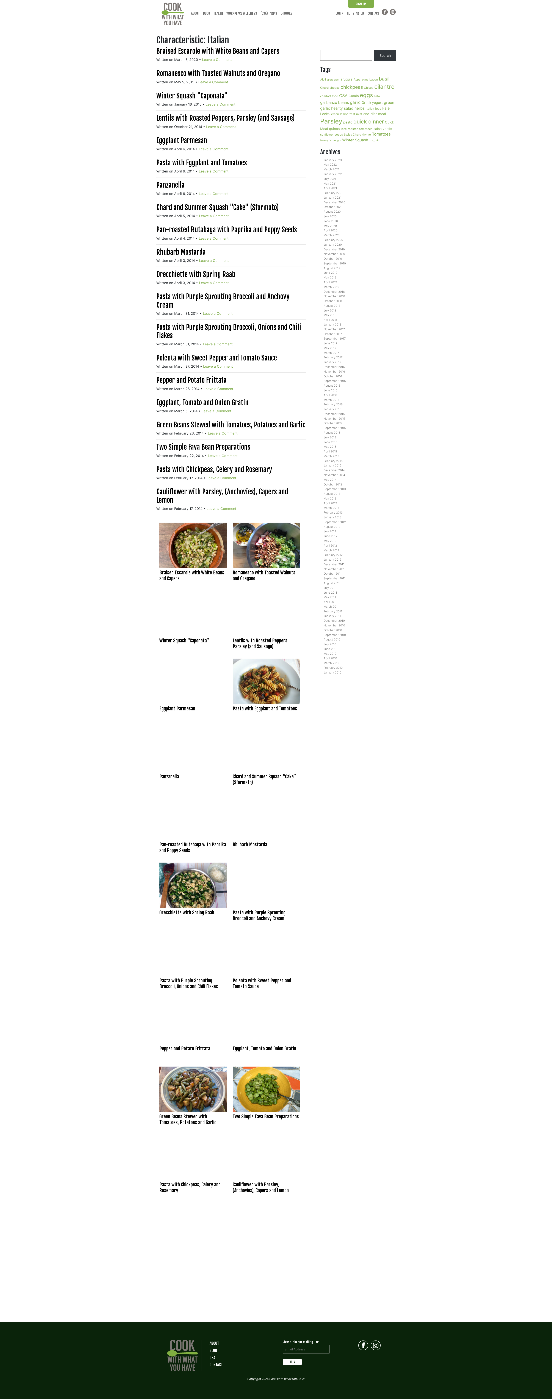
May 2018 (330, 315)
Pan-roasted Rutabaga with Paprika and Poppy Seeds (226, 229)
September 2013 (335, 489)
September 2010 (335, 635)
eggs (366, 95)
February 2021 (333, 192)
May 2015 (330, 446)
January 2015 (332, 465)
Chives (368, 87)
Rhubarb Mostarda (181, 252)
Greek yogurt (372, 103)
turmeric (326, 140)
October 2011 (333, 573)
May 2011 (330, 597)
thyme (366, 134)
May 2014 (330, 479)
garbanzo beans (334, 102)
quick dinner (368, 121)
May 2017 (330, 348)
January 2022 (333, 174)
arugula (346, 79)
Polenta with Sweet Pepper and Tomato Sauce (216, 358)
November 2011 (334, 569)
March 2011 (331, 606)
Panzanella (170, 185)
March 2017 (331, 352)
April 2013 (330, 503)
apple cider (333, 79)
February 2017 (333, 357)
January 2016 (332, 409)
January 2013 (332, 517)
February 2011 (333, 611)
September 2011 (334, 578)
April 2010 (330, 658)
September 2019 (335, 263)
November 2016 (334, 371)
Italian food (373, 108)
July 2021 (330, 178)
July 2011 (330, 588)
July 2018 (330, 310)
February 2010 (333, 667)
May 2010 (330, 653)
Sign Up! (361, 4)
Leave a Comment (217, 59)
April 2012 (330, 545)
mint (359, 114)
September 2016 (335, 381)
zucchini (374, 140)
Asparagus (361, 79)
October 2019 (333, 258)
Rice (344, 129)
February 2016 (333, 404)
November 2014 (334, 475)
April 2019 (330, 282)
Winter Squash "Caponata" (192, 96)
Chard (324, 87)
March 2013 (331, 507)
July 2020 (330, 216)
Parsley (331, 121)
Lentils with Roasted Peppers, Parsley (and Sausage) (225, 118)
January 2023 (333, 160)
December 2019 (334, 249)
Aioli (323, 79)
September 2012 (335, 522)
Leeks (324, 114)
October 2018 (333, 301)
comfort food (329, 96)
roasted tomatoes (360, 129)
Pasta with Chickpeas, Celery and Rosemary (214, 469)
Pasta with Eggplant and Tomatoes (201, 162)
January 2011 (332, 616)
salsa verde (382, 129)
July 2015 (330, 437)
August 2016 (332, 385)
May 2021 (330, 183)
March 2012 (331, 550)
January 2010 (332, 672)
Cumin (354, 96)
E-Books (286, 13)
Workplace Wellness (241, 13)
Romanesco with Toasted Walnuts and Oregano (218, 73)
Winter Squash (355, 140)
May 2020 (330, 226)
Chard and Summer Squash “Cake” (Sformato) (264, 779)
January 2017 (332, 362)
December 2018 (334, 291)
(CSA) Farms (268, 13)
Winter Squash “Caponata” (184, 640)
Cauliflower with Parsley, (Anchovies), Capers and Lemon (222, 495)
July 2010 (330, 644)
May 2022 (330, 164)
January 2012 (332, 559)
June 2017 (330, 343)
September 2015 (335, 428)
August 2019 (332, 268)
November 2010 (334, 625)
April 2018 (330, 319)
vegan (337, 140)
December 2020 (334, 202)
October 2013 (333, 484)
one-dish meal (374, 114)
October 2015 (333, 423)
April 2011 (330, 602)
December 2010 (334, 620)
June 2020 (331, 221)
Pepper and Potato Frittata (191, 380)
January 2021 (332, 197)
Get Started (355, 13)
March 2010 (331, 663)
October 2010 (333, 630)
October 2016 (333, 376)
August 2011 (332, 583)
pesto (347, 122)
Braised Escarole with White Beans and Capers (217, 51)
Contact (373, 13)
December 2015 (334, 414)
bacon (373, 79)
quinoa (334, 129)
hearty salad (342, 108)
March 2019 (331, 287)
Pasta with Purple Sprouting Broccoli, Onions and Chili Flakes (228, 331)
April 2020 (330, 230)
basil (384, 79)
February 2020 (333, 240)
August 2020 (332, 211)
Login (339, 13)
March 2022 (332, 169)
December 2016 (334, 366)
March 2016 (331, 400)
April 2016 (330, 395)
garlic (355, 102)
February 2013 (333, 512)
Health (218, 13)
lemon (335, 114)
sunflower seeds (331, 134)
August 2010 (332, 639)
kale (386, 108)
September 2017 (335, 338)
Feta (377, 96)
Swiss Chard (352, 134)
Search (385, 55)
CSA (343, 95)
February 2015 (333, 461)
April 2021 (330, 188)
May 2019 (330, 277)
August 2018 (332, 305)
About (195, 13)
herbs (359, 108)
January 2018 (332, 324)
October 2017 (333, 334)
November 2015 (334, 418)
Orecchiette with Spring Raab (195, 274)
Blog (206, 13)
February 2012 (333, 554)
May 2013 (330, 498)
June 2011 (330, 592)
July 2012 (330, 531)
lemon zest (347, 114)
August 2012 (332, 526)
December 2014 (334, 470)
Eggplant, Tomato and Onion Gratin (202, 402)
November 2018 (334, 296)
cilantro (384, 86)
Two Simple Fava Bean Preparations (203, 447)
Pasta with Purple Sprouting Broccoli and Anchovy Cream (223, 300)
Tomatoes (381, 134)
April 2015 (330, 451)
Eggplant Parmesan (181, 140)
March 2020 (332, 235)
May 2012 (330, 540)
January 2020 (333, 244)
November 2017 (334, 329)
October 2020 (333, 207)
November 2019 (334, 254)
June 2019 (330, 272)
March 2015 (331, 456)
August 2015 (332, 432)
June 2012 (330, 536)
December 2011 (334, 564)
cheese (335, 87)
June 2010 (330, 649)
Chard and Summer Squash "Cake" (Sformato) (217, 207)
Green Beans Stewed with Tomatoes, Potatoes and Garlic (230, 424)
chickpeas (352, 87)
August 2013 (332, 493)
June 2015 (330, 442)
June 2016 (330, 390)
